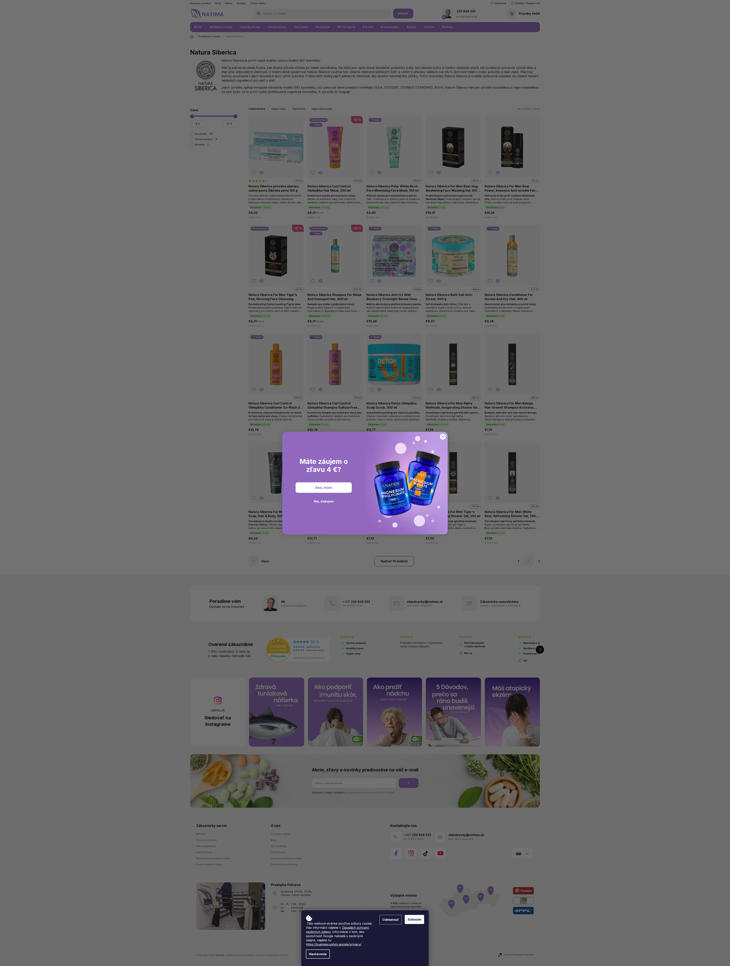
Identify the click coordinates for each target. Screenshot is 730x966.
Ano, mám (323, 487)
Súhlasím (414, 919)
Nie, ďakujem (324, 501)
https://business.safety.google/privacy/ (333, 944)
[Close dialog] (443, 436)
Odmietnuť (390, 920)
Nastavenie (318, 954)
